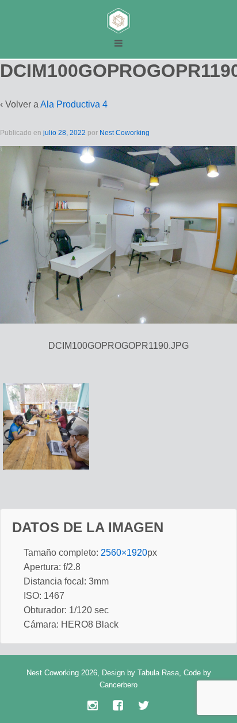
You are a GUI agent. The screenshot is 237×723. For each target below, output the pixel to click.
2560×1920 (124, 552)
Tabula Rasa (158, 672)
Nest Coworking (125, 133)
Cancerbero (118, 684)
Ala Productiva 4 (74, 104)
